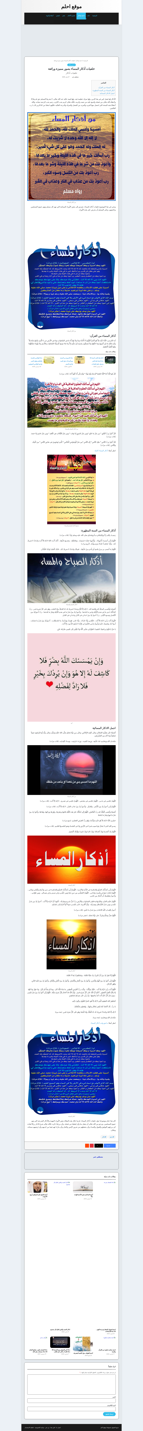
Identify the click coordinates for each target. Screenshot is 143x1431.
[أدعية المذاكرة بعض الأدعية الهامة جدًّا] (83, 1187)
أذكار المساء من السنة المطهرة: (103, 90)
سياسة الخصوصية (39, 1427)
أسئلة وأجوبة (49, 15)
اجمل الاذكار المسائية (107, 93)
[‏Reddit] (87, 1146)
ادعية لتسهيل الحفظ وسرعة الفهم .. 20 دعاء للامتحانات (106, 1330)
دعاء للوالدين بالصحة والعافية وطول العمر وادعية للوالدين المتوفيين (35, 361)
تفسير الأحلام (71, 15)
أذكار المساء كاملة (101, 451)
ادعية (111, 1137)
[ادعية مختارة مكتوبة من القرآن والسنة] (106, 1342)
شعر (63, 15)
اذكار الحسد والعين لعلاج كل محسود (60, 1329)
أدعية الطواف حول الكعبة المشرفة (83, 1353)
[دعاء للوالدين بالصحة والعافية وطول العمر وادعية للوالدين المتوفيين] (49, 360)
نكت (88, 15)
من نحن (47, 1427)
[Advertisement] (105, 40)
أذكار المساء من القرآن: (106, 87)
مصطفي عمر (75, 77)
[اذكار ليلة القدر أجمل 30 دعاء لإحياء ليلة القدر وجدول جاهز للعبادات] (110, 360)
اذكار (103, 1137)
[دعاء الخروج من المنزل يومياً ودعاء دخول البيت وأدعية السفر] (79, 360)
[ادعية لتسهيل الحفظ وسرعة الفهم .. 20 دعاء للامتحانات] (106, 1254)
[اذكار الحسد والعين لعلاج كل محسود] (60, 1254)
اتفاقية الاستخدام (29, 1427)
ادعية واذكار (81, 15)
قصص (58, 15)
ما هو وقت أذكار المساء (99, 1023)
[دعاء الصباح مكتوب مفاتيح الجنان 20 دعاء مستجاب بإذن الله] (37, 1342)
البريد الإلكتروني (111, 1405)
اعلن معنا (52, 1427)
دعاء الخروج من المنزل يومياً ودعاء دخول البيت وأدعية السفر (66, 361)
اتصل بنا (58, 1427)
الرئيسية (94, 15)
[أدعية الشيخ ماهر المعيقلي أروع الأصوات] (37, 1187)
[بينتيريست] (92, 1146)
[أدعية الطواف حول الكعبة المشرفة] (83, 1344)
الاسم (114, 1397)
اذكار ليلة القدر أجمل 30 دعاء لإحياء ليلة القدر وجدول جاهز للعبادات (96, 361)
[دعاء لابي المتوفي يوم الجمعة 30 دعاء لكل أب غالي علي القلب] (60, 1342)
